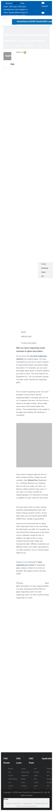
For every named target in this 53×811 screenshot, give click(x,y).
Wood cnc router (10, 772)
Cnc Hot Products (30, 806)
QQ (42, 276)
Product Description (28, 343)
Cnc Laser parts (36, 782)
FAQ (18, 806)
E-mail (43, 264)
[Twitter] (34, 6)
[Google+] (34, 13)
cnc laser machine (37, 595)
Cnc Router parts (36, 772)
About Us (16, 803)
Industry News (40, 803)
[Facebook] (34, 3)
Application (12, 64)
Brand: (23, 332)
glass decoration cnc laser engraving (30, 586)
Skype (43, 272)
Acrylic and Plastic (49, 785)
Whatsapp (44, 268)
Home (8, 803)
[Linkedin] (34, 9)
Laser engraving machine (25, 772)
